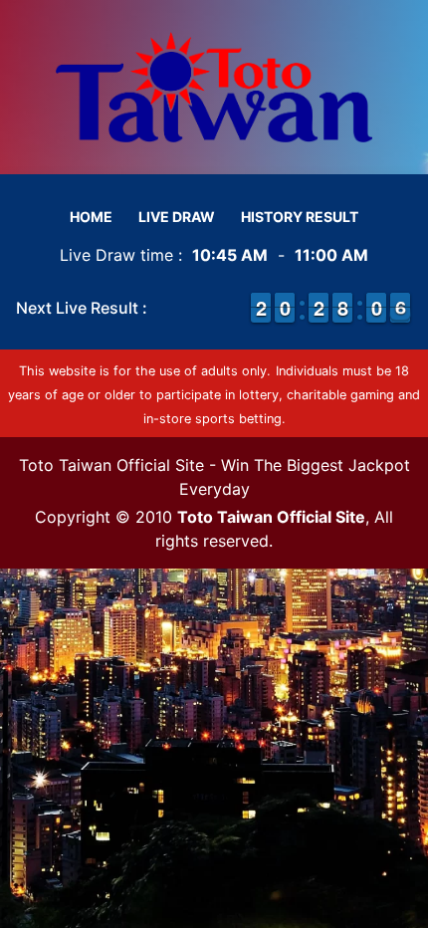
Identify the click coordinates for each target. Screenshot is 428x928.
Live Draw (176, 216)
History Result (299, 216)
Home (91, 216)
